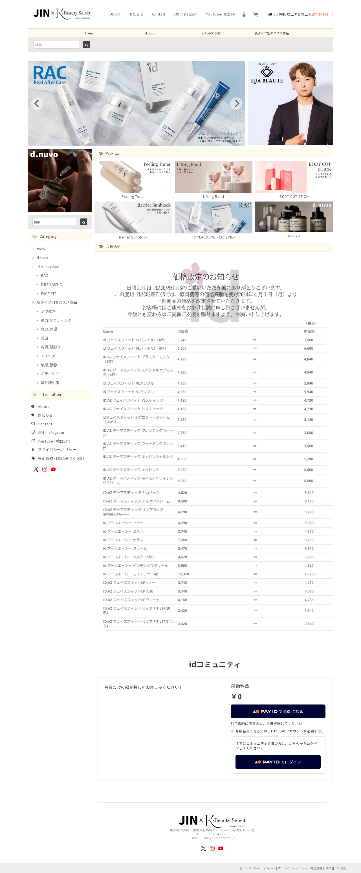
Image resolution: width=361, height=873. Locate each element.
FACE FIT (48, 293)
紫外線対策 (50, 382)
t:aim (89, 33)
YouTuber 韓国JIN (221, 14)
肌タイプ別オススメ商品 (272, 33)
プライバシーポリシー (57, 449)
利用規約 (238, 723)
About (115, 14)
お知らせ (136, 14)
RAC (44, 275)
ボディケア (50, 373)
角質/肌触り (51, 346)
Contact (159, 14)
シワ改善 (48, 311)
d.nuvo (150, 33)
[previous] (37, 103)
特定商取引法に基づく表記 (61, 458)
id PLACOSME (211, 33)
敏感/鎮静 (49, 364)
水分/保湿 (49, 329)
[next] (236, 103)
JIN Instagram (186, 14)
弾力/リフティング (56, 320)
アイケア (48, 355)
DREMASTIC (51, 284)
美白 (44, 338)
